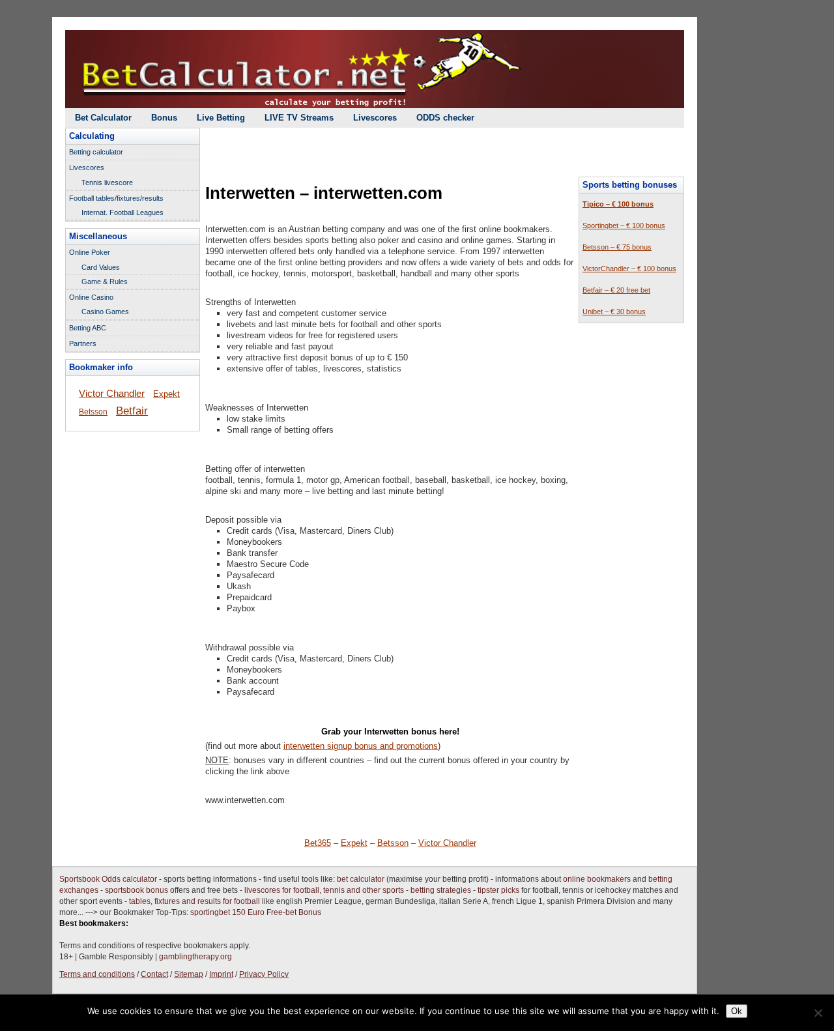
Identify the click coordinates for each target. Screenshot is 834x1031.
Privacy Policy (264, 974)
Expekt (354, 843)
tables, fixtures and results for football (194, 901)
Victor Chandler (447, 843)
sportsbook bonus (136, 890)
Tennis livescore (107, 182)
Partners (82, 343)
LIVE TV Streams (299, 118)
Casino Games (105, 311)
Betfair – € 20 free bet (616, 290)
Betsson (393, 843)
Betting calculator (96, 152)
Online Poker (89, 252)
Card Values (100, 267)
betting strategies (440, 890)
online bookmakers (597, 879)
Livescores (375, 118)
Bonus (164, 118)
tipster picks (498, 890)
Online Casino (91, 297)
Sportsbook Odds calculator (108, 879)
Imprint (221, 974)
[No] (817, 1012)
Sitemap (188, 974)
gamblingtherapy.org (195, 956)
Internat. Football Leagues (122, 212)
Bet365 (317, 843)
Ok (736, 1011)
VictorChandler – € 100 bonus (629, 268)
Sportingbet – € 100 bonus (623, 225)
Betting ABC (87, 328)
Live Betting (221, 118)
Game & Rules (104, 281)
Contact (154, 974)
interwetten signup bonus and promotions (360, 746)
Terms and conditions (97, 974)
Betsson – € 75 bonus (617, 247)
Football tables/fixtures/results (116, 198)
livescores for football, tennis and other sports (324, 890)
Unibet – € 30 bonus (614, 311)
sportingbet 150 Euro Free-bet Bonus (255, 912)
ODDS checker (445, 118)
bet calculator (360, 879)
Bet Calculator (103, 118)
